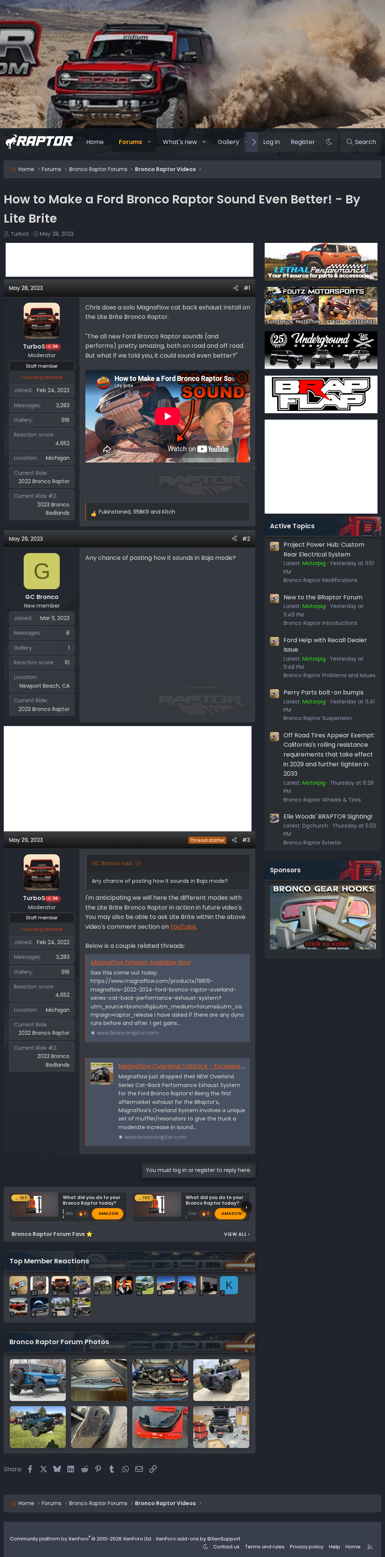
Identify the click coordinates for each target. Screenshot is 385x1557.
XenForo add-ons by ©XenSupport (198, 1538)
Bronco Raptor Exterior (312, 842)
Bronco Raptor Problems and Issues (329, 675)
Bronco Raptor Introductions (320, 623)
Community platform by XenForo (81, 1538)
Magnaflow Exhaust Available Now (141, 962)
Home (95, 142)
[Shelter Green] (99, 1380)
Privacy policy (306, 1546)
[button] (149, 142)
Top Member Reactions (49, 1261)
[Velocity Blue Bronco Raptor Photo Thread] (37, 1380)
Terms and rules (265, 1546)
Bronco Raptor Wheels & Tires (322, 800)
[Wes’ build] (160, 1380)
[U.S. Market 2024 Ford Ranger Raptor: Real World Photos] (160, 1427)
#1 (247, 288)
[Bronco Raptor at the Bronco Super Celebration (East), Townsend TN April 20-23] (37, 1427)
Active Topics (292, 526)
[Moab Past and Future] (99, 1427)
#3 (246, 840)
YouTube (183, 926)
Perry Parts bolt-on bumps (323, 692)
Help (334, 1546)
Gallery (228, 142)
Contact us (226, 1546)
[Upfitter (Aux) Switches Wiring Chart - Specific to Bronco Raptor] (221, 1427)
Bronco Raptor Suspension (317, 718)
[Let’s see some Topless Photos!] (221, 1380)
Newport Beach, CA (45, 686)
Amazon (108, 1213)
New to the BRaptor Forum (322, 597)
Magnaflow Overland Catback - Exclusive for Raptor (195, 1066)
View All (237, 1234)
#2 (246, 539)
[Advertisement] (129, 260)
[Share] (235, 288)
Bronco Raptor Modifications (320, 580)
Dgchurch (315, 825)
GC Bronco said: (112, 863)
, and (137, 511)
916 (65, 420)
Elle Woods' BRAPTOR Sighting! (328, 816)
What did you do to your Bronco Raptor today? (91, 1200)
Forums (130, 142)
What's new (180, 142)
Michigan (58, 458)
